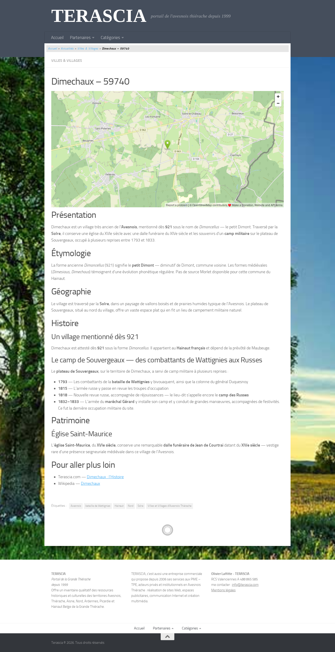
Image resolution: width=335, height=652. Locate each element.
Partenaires (80, 37)
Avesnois (76, 505)
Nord (130, 505)
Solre (140, 505)
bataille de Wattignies (97, 505)
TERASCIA (98, 16)
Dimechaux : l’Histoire (105, 476)
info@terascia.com (245, 585)
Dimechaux (90, 483)
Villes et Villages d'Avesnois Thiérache (169, 505)
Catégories (110, 37)
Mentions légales (223, 590)
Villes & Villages (87, 48)
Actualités (67, 48)
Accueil (57, 37)
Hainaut (119, 505)
